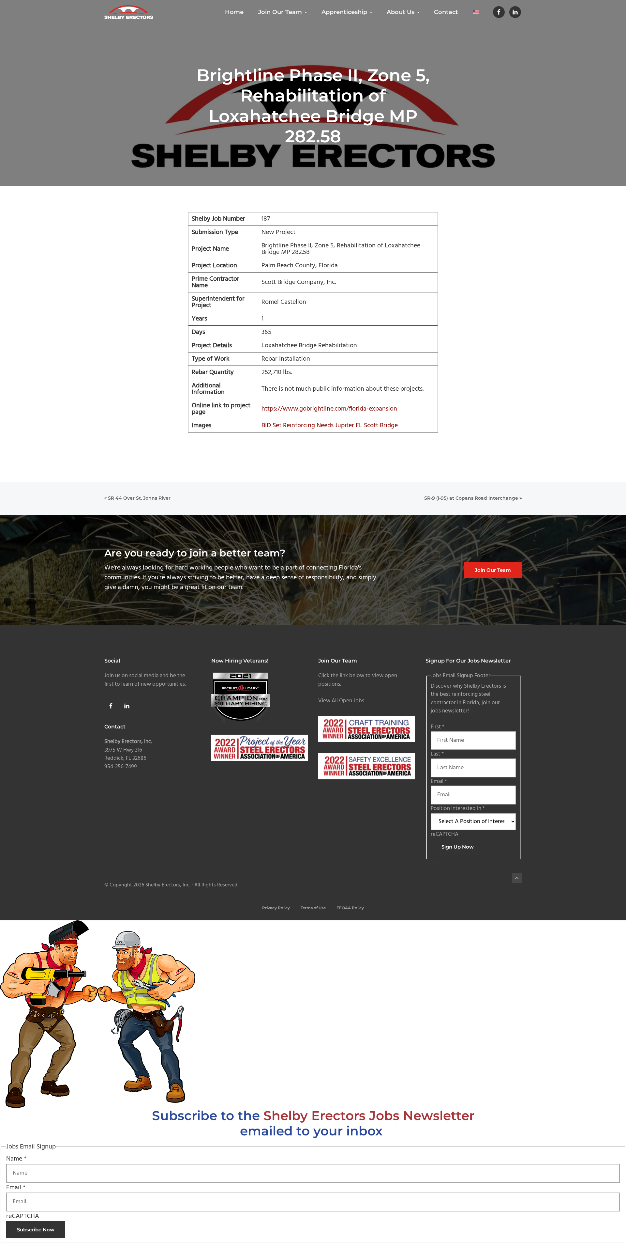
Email (439, 781)
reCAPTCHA (444, 834)
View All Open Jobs (341, 700)
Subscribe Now (35, 1229)
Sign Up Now (457, 847)
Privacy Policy (276, 907)
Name (16, 1159)
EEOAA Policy (350, 907)
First (437, 727)
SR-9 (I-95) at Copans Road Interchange (471, 498)
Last (437, 754)
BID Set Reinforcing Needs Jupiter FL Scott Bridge (329, 425)
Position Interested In (458, 808)
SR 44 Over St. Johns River (139, 498)
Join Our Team (493, 570)
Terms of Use (313, 907)
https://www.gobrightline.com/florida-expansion (329, 409)
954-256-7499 (120, 766)
